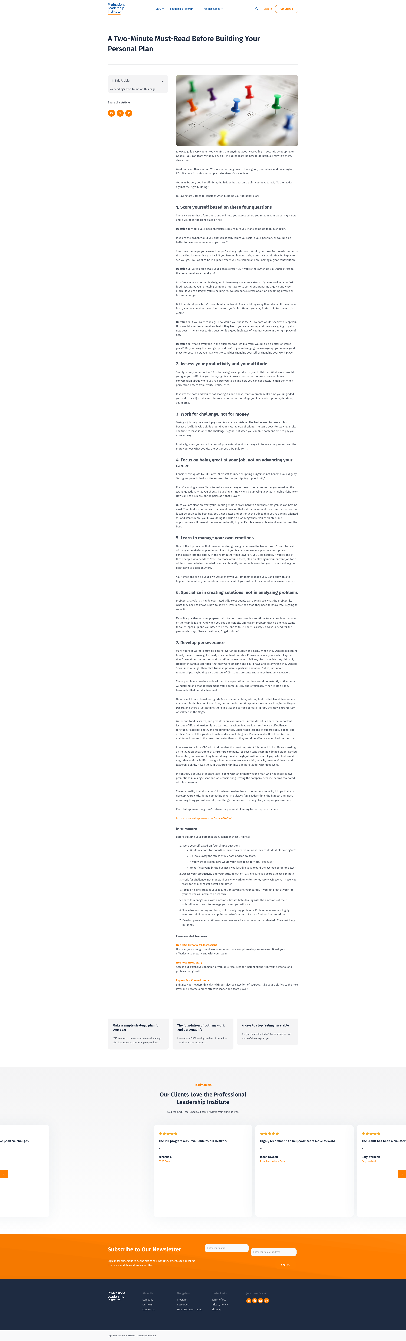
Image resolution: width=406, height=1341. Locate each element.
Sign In (268, 8)
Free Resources (211, 8)
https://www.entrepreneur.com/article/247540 (204, 818)
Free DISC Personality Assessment (196, 945)
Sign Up (285, 1264)
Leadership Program (181, 8)
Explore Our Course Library (192, 980)
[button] (256, 9)
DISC (158, 8)
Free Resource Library (189, 962)
